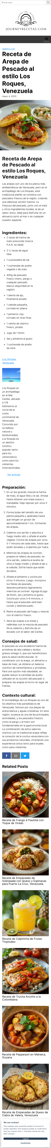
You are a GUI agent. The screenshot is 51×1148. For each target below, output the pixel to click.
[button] (49, 2)
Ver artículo (13, 474)
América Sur (8, 49)
